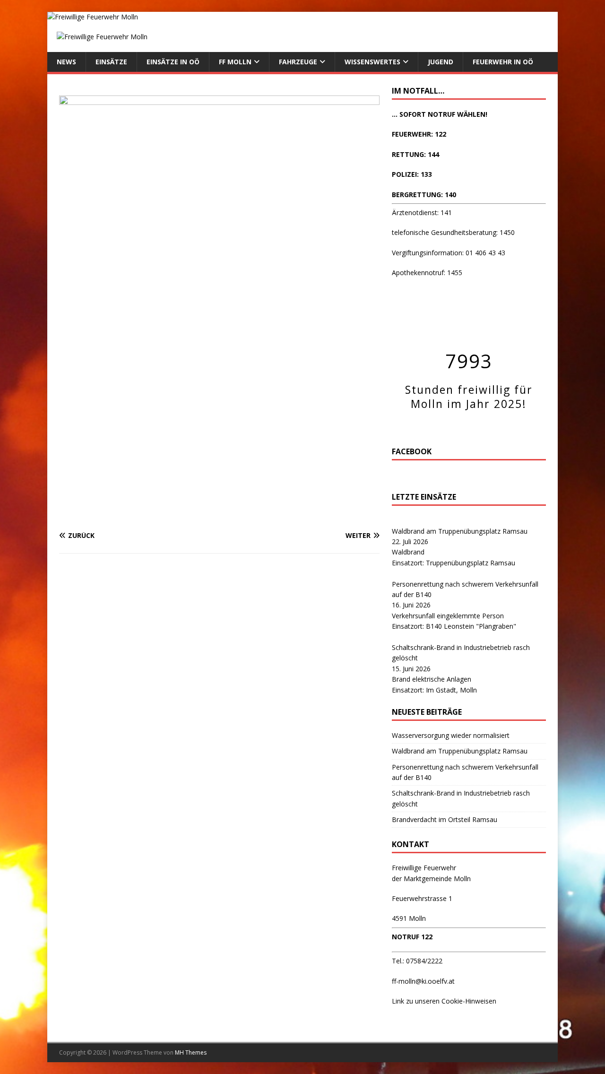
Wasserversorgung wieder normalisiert (451, 735)
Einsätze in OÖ (173, 61)
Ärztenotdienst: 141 (422, 212)
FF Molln (235, 61)
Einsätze (111, 61)
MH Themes (191, 1052)
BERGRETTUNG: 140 (424, 194)
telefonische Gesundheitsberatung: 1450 (453, 232)
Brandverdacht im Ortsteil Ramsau (444, 819)
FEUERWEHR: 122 (419, 134)
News (66, 61)
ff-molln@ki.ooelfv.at (423, 981)
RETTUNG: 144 (415, 154)
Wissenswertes (372, 61)
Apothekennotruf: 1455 (427, 272)
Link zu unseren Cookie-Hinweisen (444, 1000)
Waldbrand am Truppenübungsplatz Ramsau (459, 531)
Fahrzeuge (298, 61)
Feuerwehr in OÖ (503, 61)
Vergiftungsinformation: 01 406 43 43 (448, 252)
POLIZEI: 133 (412, 174)
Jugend (440, 61)
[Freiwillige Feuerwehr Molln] (92, 16)
